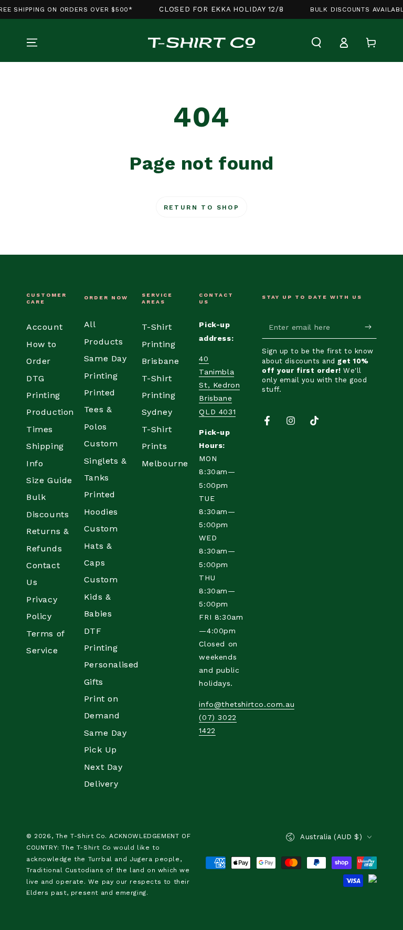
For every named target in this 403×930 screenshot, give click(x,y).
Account (44, 327)
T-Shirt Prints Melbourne (165, 446)
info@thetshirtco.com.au (246, 704)
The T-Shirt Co (80, 836)
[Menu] (32, 42)
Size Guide (49, 480)
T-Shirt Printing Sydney (159, 395)
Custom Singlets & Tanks (105, 460)
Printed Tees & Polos (99, 410)
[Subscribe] (371, 326)
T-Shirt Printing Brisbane (160, 344)
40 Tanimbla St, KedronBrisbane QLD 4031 (219, 385)
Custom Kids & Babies (101, 596)
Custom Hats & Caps (101, 546)
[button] (316, 42)
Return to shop (202, 207)
